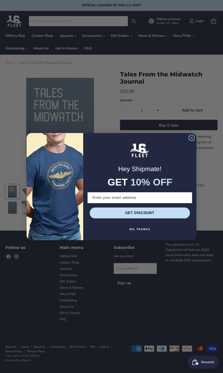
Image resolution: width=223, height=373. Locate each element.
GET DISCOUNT (139, 213)
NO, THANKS (140, 229)
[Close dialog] (191, 137)
